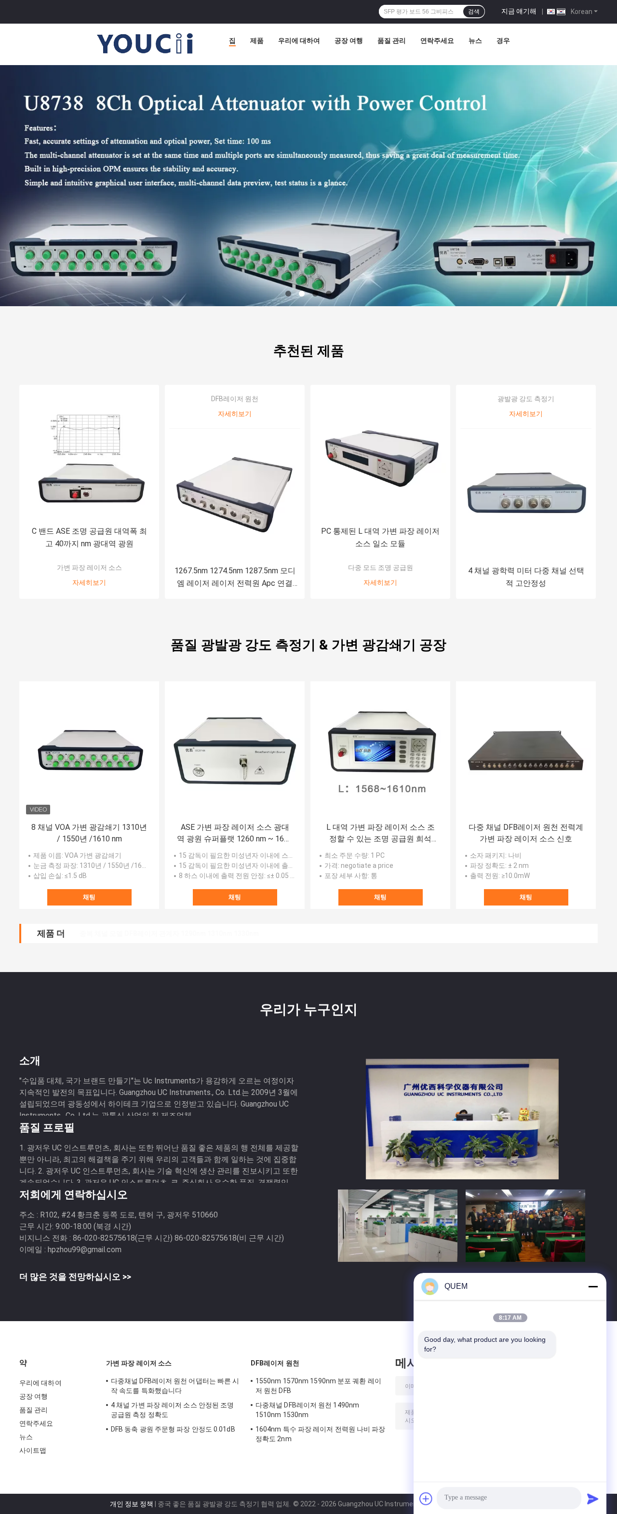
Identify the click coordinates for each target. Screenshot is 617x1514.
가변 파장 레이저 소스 (89, 567)
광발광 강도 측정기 (525, 399)
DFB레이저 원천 (234, 399)
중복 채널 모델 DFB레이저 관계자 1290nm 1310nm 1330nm (169, 933)
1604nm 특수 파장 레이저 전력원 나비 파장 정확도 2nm (320, 1434)
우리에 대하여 (299, 40)
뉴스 (475, 40)
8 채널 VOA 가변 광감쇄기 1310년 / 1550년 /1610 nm (89, 833)
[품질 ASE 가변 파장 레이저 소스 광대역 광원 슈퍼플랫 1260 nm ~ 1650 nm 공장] (234, 751)
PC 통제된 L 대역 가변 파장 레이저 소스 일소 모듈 (380, 537)
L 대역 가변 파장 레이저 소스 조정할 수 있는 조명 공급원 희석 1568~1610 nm (380, 834)
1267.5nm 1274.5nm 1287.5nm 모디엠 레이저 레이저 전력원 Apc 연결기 (234, 578)
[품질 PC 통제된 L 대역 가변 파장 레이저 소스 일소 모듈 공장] (380, 454)
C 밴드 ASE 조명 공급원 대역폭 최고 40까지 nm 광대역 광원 (89, 537)
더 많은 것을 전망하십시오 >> (75, 1276)
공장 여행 (349, 40)
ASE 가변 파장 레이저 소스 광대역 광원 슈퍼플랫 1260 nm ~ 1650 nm (235, 834)
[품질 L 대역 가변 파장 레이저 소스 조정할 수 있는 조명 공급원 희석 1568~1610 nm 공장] (380, 751)
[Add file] (426, 1498)
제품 (257, 40)
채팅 (89, 897)
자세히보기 (89, 582)
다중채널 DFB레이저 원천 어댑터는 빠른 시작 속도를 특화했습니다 (175, 1385)
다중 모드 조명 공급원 (380, 567)
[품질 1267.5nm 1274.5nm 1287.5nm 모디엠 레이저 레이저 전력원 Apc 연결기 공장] (234, 494)
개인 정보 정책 (131, 1504)
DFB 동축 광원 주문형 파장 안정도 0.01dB (173, 1429)
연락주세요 (437, 40)
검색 (474, 11)
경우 (503, 40)
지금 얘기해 (519, 11)
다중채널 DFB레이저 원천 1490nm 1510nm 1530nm (307, 1410)
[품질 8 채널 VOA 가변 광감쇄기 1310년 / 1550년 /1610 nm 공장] (89, 751)
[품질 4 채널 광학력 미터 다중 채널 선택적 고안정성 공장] (525, 494)
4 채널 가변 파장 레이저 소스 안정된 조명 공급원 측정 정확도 (172, 1410)
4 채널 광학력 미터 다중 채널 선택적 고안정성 (526, 577)
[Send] (593, 1498)
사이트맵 (32, 1450)
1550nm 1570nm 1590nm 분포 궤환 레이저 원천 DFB (318, 1385)
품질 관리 (391, 40)
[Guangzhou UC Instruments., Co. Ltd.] (146, 42)
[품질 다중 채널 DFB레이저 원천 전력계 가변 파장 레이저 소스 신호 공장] (525, 751)
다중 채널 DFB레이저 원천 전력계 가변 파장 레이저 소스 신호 (526, 833)
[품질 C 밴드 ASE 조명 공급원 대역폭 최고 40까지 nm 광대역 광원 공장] (89, 454)
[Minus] (593, 1286)
